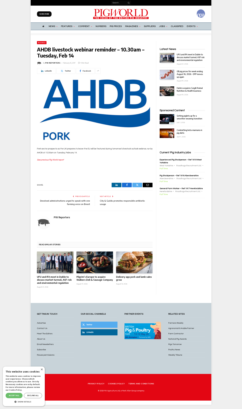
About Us (41, 339)
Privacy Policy (96, 383)
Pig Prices (116, 26)
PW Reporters (52, 63)
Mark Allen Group (129, 391)
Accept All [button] (14, 395)
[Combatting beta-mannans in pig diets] (167, 133)
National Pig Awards (177, 339)
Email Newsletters (45, 344)
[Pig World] (121, 14)
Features (66, 26)
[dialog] (24, 386)
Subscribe (44, 14)
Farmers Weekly (175, 323)
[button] (24, 401)
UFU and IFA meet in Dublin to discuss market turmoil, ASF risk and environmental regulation (54, 279)
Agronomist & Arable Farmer (181, 328)
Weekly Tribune (175, 355)
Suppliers (150, 26)
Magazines (131, 26)
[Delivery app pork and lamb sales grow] (134, 262)
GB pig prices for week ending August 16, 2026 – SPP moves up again (190, 74)
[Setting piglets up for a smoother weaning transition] (167, 119)
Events (191, 26)
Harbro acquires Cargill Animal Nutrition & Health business (190, 89)
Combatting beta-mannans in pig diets (189, 131)
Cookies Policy (116, 383)
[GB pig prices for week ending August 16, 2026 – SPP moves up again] (167, 74)
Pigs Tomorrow (175, 344)
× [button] (42, 369)
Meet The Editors (44, 334)
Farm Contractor (176, 334)
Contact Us (42, 328)
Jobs (162, 26)
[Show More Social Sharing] (98, 71)
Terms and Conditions (141, 383)
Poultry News (174, 350)
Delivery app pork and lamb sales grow (134, 278)
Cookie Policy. (15, 390)
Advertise (41, 323)
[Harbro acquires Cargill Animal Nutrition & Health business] (167, 91)
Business (41, 42)
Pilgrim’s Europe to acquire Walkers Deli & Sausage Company (94, 278)
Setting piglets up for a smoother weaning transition (189, 117)
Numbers (101, 26)
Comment (84, 26)
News (52, 26)
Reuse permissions (45, 355)
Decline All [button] (33, 395)
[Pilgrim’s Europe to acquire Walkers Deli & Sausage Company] (94, 262)
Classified (177, 26)
